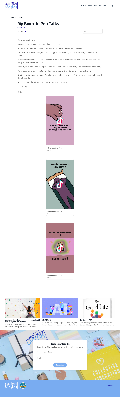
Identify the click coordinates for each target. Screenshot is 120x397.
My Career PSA (86, 320)
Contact (110, 386)
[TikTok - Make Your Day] (60, 121)
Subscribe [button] (60, 365)
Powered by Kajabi (110, 392)
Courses (83, 6)
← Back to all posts (15, 18)
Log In (112, 6)
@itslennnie (52, 148)
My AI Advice (47, 320)
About (90, 6)
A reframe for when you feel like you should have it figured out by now (22, 321)
